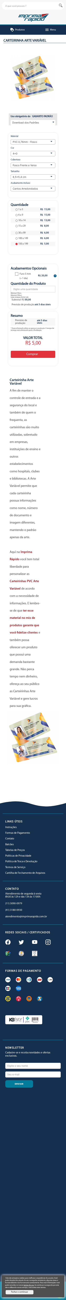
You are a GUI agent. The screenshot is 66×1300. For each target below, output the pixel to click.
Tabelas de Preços (15, 850)
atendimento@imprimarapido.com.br (26, 916)
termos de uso (29, 1285)
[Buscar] (60, 6)
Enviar (19, 1084)
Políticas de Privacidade (18, 856)
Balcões (9, 844)
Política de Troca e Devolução (21, 861)
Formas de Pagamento (17, 833)
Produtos (17, 30)
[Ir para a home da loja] (33, 17)
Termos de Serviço (15, 867)
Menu (50, 30)
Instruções (11, 827)
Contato (9, 838)
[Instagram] (47, 942)
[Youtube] (34, 942)
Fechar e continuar (19, 1292)
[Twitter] (21, 942)
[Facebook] (7, 942)
